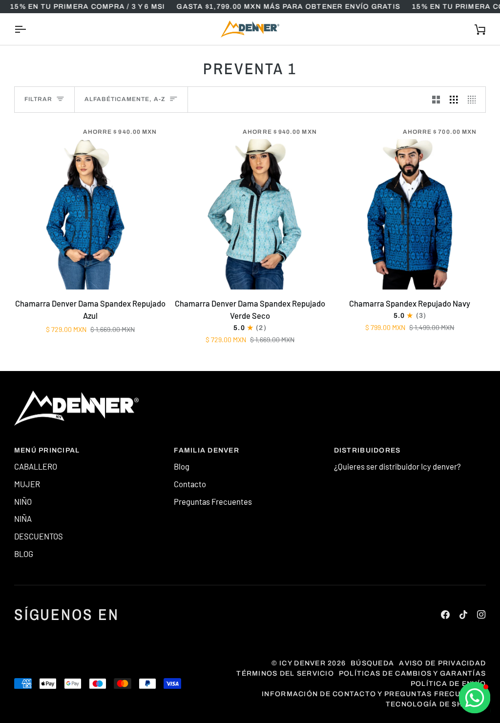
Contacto (190, 484)
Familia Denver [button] (206, 450)
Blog (181, 466)
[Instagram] (481, 614)
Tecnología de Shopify (436, 704)
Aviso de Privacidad (442, 663)
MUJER (27, 484)
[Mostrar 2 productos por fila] (436, 99)
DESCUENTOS (38, 536)
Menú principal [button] (47, 450)
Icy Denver (302, 663)
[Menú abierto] (28, 29)
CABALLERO (35, 466)
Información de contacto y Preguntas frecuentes (374, 694)
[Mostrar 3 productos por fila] (454, 99)
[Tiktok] (463, 614)
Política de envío (448, 683)
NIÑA (23, 518)
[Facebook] (445, 614)
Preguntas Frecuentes (213, 501)
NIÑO (23, 501)
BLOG (23, 553)
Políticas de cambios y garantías (412, 673)
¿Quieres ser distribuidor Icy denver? (397, 466)
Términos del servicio (284, 673)
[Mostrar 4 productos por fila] (474, 99)
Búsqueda (372, 663)
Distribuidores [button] (367, 450)
